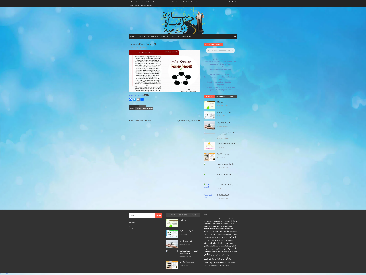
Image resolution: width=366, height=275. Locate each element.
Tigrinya (149, 5)
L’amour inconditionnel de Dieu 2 (227, 143)
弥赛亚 (216, 265)
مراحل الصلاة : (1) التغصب (225, 185)
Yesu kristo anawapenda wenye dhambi (224, 234)
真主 (229, 265)
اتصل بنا (131, 228)
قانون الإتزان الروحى (223, 122)
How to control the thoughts (225, 164)
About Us (164, 36)
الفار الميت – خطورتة (224, 112)
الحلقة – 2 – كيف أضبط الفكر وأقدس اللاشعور (226, 133)
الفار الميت (216, 237)
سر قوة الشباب (222, 243)
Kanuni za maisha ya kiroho (218, 224)
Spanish (137, 5)
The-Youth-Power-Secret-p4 (135, 95)
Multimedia (152, 36)
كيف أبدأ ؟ (220, 102)
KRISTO (230, 224)
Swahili (143, 5)
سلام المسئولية (224, 246)
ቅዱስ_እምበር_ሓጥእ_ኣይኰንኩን (141, 120)
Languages (186, 36)
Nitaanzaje (206, 231)
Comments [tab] (220, 96)
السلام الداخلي (229, 237)
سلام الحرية (212, 243)
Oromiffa (185, 1)
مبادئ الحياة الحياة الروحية (218, 255)
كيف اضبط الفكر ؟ (223, 195)
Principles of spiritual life (219, 231)
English (144, 1)
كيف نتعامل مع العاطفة (211, 251)
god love (144, 47)
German (161, 1)
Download (146, 95)
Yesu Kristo (212, 234)
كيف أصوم (214, 249)
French (155, 1)
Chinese (138, 1)
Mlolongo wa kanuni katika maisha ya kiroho (222, 228)
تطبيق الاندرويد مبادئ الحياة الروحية (186, 120)
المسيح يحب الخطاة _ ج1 (224, 154)
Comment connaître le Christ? (226, 218)
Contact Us (175, 36)
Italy (173, 1)
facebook (132, 223)
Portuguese (193, 1)
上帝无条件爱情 (211, 265)
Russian (132, 5)
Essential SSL (4, 274)
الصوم (221, 237)
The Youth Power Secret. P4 (144, 108)
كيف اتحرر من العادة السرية (223, 251)
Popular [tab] (209, 96)
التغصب (235, 234)
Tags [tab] (231, 96)
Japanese (178, 1)
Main (132, 36)
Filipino (149, 1)
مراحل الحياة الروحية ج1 (224, 174)
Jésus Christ (227, 221)
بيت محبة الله (215, 240)
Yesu (208, 234)
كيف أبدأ (209, 246)
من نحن (131, 226)
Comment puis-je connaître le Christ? (214, 221)
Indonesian (167, 1)
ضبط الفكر (215, 246)
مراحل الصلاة (209, 262)
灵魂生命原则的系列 (223, 265)
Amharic (132, 1)
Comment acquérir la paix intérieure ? (212, 218)
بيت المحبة (223, 240)
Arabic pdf (141, 36)
